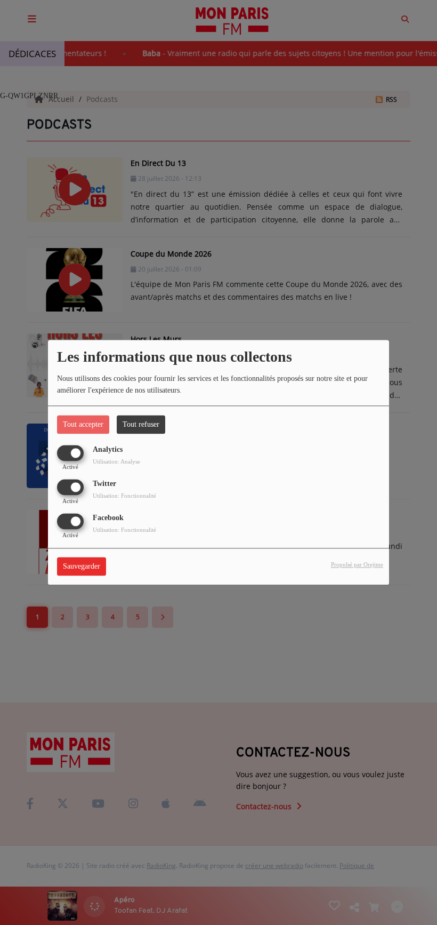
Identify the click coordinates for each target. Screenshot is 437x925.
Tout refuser (141, 424)
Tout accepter (83, 424)
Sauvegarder (81, 567)
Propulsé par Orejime (357, 565)
